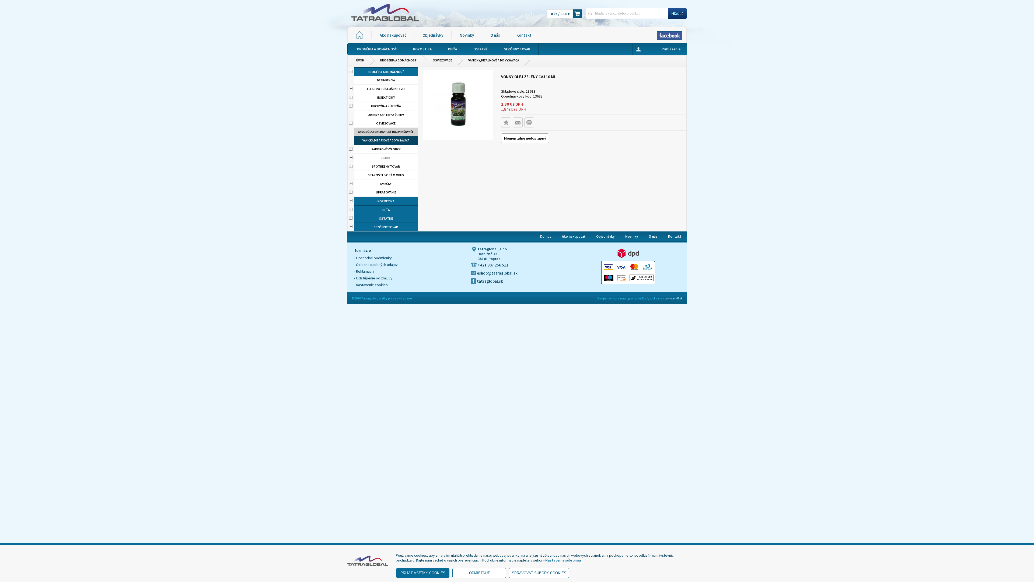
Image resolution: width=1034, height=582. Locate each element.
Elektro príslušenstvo (386, 89)
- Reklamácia (364, 271)
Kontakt (524, 35)
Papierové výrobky (386, 149)
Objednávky (432, 35)
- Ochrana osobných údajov (376, 264)
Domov (545, 236)
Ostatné (386, 218)
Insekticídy (386, 97)
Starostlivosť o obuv (386, 175)
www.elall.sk (674, 298)
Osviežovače (442, 60)
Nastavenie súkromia (563, 560)
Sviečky (386, 184)
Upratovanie (386, 192)
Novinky (467, 35)
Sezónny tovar (386, 227)
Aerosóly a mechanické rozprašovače (386, 132)
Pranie (386, 158)
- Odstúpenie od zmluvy (373, 278)
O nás (495, 35)
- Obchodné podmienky (373, 257)
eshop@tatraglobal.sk (497, 273)
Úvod (360, 60)
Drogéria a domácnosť (398, 60)
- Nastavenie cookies (371, 284)
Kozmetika (386, 201)
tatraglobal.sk (489, 281)
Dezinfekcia (386, 80)
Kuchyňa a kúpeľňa (386, 106)
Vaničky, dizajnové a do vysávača (493, 60)
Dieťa (386, 210)
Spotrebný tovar (386, 166)
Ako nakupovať (393, 35)
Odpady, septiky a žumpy (386, 115)
